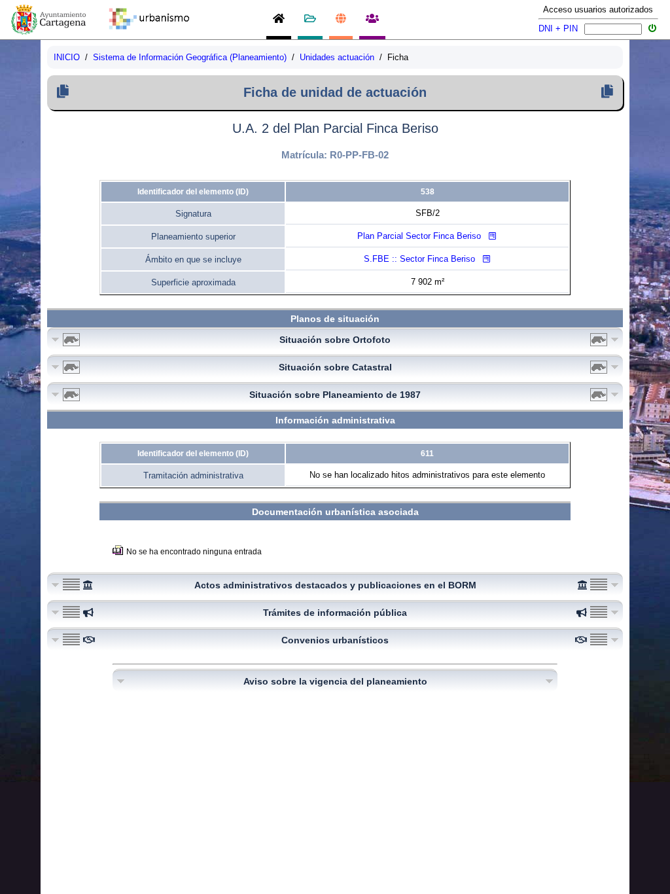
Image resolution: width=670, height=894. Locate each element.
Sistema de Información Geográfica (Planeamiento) (190, 57)
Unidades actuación (337, 57)
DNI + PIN (558, 28)
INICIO (67, 57)
